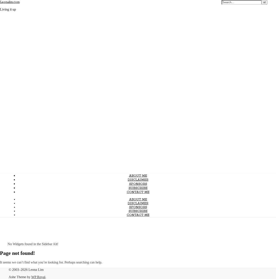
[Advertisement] (138, 140)
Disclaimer (138, 180)
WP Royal (38, 277)
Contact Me (138, 192)
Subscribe (138, 188)
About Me (138, 176)
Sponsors (138, 184)
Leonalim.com (10, 2)
